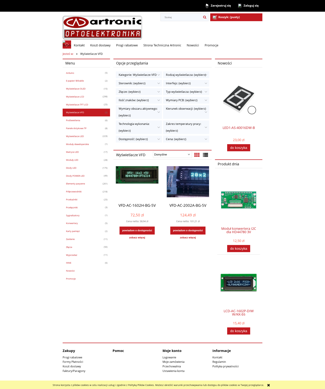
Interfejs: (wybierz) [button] (178, 83)
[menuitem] (79, 45)
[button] (137, 237)
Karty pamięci (73, 231)
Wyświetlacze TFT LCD (77, 104)
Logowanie (169, 357)
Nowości (70, 270)
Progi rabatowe (72, 357)
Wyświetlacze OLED (75, 88)
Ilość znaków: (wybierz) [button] (134, 100)
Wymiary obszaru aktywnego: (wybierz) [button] (138, 112)
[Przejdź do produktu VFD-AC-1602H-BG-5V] (137, 183)
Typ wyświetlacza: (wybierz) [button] (184, 92)
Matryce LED (72, 151)
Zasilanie (70, 239)
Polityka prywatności (225, 366)
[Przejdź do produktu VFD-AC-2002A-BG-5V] (188, 183)
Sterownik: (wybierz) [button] (132, 83)
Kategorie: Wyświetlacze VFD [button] (138, 75)
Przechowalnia (171, 366)
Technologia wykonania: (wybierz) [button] (134, 127)
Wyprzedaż (71, 255)
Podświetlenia (73, 120)
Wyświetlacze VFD (75, 112)
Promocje (71, 278)
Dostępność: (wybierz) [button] (133, 139)
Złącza (69, 247)
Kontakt (217, 357)
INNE (68, 262)
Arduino (70, 72)
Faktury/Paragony (74, 371)
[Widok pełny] (205, 154)
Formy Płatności (73, 362)
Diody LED (71, 167)
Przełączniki (72, 207)
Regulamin (219, 362)
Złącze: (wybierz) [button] (129, 92)
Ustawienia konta (173, 371)
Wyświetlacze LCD (75, 96)
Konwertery (72, 223)
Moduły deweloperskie (77, 144)
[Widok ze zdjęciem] (196, 154)
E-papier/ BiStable (75, 80)
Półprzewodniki (74, 191)
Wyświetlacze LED (75, 136)
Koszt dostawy (72, 366)
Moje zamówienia (173, 362)
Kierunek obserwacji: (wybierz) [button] (186, 108)
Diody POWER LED (75, 175)
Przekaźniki (71, 199)
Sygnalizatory (73, 215)
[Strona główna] (102, 26)
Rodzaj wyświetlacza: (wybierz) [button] (186, 75)
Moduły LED (72, 159)
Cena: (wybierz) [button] (176, 139)
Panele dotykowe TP (76, 128)
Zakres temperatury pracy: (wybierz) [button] (183, 127)
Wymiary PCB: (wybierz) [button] (181, 100)
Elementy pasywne (75, 183)
